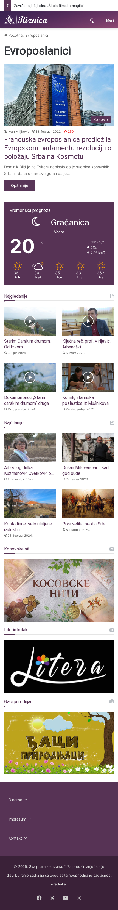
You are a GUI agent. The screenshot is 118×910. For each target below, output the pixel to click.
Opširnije (19, 185)
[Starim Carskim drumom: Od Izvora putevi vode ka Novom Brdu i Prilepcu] (30, 321)
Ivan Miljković (19, 131)
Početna (15, 35)
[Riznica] (26, 20)
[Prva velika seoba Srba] (88, 503)
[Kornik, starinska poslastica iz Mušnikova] (88, 377)
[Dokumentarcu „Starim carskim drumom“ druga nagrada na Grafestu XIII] (30, 377)
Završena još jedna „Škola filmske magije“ (49, 5)
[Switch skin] (92, 22)
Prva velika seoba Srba (84, 523)
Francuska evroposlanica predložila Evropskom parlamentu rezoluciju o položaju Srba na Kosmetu (57, 148)
